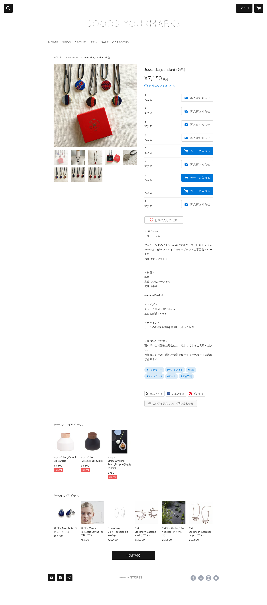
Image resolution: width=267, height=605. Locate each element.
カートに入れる (200, 151)
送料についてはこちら (162, 85)
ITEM (94, 42)
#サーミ (171, 376)
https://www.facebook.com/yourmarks (193, 578)
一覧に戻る (133, 555)
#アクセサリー (154, 369)
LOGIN (244, 8)
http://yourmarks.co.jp (216, 578)
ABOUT (80, 42)
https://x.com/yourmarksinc (201, 578)
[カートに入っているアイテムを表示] (258, 8)
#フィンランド (154, 376)
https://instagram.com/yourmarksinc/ (208, 578)
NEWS (66, 42)
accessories (72, 57)
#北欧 (191, 369)
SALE (105, 42)
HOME (53, 42)
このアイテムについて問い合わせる (173, 403)
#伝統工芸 (186, 376)
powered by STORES (130, 577)
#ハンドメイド (175, 369)
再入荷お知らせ (200, 98)
